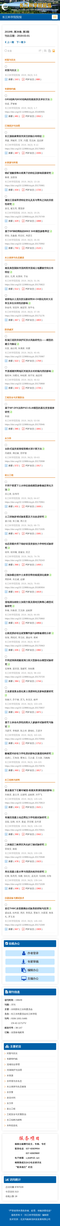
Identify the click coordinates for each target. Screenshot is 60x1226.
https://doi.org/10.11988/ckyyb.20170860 (25, 618)
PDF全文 (30, 79)
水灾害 (10, 1092)
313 (16, 1191)
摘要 (10, 79)
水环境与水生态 (14, 1081)
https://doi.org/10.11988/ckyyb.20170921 (25, 830)
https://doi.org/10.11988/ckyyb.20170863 (25, 148)
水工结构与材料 (14, 1120)
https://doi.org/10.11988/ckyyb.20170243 (25, 560)
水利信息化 (12, 1125)
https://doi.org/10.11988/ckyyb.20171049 (25, 925)
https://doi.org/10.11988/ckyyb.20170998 (25, 461)
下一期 (20, 42)
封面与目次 (10, 70)
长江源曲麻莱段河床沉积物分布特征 (23, 136)
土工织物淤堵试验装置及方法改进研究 (24, 516)
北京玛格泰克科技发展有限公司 (35, 1219)
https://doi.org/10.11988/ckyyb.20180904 (25, 587)
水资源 (10, 1075)
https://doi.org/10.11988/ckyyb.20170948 (25, 857)
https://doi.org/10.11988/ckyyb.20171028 (25, 884)
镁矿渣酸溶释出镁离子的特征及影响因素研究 (28, 173)
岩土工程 (11, 1109)
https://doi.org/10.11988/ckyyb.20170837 (25, 708)
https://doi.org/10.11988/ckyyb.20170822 (25, 284)
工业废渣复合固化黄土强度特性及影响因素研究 (29, 691)
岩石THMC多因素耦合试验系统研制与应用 (27, 908)
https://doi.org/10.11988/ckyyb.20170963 (25, 645)
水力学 (10, 1103)
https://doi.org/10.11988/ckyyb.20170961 (25, 502)
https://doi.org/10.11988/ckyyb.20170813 (25, 803)
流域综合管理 (13, 1064)
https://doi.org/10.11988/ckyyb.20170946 (25, 424)
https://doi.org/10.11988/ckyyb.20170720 (25, 677)
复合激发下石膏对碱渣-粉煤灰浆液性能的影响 (28, 790)
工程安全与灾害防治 (16, 1114)
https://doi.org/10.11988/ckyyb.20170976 (25, 766)
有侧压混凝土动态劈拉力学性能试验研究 (25, 817)
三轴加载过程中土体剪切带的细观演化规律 (27, 575)
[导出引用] (40, 50)
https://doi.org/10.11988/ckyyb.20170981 (25, 185)
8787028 (19, 1187)
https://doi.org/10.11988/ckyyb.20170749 (25, 216)
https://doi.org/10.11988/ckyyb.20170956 (25, 739)
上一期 (10, 42)
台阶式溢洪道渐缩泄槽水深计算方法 (23, 448)
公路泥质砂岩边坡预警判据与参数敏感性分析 (28, 633)
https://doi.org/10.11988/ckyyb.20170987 (25, 356)
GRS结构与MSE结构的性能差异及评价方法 (27, 99)
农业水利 (11, 1097)
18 (16, 1196)
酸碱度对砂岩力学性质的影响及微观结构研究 (28, 753)
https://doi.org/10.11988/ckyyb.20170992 (25, 243)
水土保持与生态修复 (16, 1086)
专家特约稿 (12, 1059)
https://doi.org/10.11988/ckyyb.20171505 (25, 529)
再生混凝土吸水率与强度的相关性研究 (24, 871)
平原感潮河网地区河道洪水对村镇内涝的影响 (28, 371)
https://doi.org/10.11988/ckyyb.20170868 (25, 383)
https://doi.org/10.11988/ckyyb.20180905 (25, 112)
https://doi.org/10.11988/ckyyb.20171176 (24, 315)
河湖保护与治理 (14, 1070)
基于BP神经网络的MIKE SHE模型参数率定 (27, 231)
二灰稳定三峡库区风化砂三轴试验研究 (24, 844)
